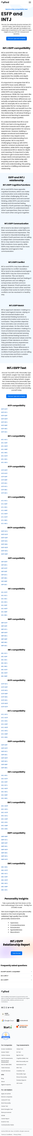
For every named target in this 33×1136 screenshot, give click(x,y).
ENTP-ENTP (4, 547)
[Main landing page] (5, 2)
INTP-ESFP (4, 415)
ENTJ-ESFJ (4, 822)
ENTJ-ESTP (4, 812)
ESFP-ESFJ (4, 755)
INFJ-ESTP (4, 670)
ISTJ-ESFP (4, 504)
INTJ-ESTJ (4, 439)
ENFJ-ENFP (4, 887)
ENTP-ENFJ (4, 544)
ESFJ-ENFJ (4, 798)
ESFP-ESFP (4, 745)
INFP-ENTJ (4, 636)
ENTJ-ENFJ (4, 829)
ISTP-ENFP (4, 480)
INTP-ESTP (4, 409)
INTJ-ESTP (4, 456)
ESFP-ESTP (4, 748)
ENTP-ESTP (4, 534)
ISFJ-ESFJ (4, 599)
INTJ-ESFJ (4, 459)
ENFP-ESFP (4, 843)
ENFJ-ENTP (4, 880)
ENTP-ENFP (4, 554)
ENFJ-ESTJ (4, 873)
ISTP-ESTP (4, 473)
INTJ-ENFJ (4, 453)
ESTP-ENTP (4, 703)
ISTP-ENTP (4, 470)
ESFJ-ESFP (4, 782)
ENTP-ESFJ (4, 541)
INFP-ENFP (4, 639)
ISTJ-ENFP (4, 510)
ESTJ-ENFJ (4, 737)
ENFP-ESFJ (4, 846)
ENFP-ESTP (4, 859)
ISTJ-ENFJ (4, 520)
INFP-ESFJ (4, 646)
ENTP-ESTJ (4, 531)
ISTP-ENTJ (4, 493)
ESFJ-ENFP (4, 795)
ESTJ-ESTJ (4, 714)
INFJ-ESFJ (4, 660)
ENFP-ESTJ (4, 840)
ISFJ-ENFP (4, 612)
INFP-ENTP (4, 632)
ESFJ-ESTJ (4, 785)
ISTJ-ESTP (4, 517)
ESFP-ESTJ (4, 751)
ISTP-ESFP (4, 477)
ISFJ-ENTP (4, 608)
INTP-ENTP (4, 419)
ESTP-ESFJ (4, 700)
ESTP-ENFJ (4, 697)
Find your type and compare (16, 38)
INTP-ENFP (4, 425)
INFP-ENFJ (4, 642)
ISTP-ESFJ (4, 483)
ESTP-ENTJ (4, 690)
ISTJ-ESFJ (4, 507)
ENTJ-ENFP (4, 825)
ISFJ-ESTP (4, 592)
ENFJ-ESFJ (4, 890)
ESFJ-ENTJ (4, 792)
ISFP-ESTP (4, 568)
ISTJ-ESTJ (4, 501)
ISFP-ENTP (4, 562)
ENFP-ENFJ (4, 853)
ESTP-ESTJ (4, 684)
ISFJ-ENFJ (4, 615)
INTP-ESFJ (4, 432)
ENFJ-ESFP (4, 877)
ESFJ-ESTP (4, 779)
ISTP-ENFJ (4, 490)
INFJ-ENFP (4, 676)
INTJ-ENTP (4, 446)
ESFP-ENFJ (4, 768)
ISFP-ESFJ (4, 584)
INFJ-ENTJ (4, 663)
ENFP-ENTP (4, 849)
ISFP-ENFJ (4, 578)
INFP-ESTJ (4, 629)
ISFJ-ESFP (4, 605)
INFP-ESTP (4, 623)
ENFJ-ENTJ (4, 883)
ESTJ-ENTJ (4, 731)
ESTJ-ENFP (4, 734)
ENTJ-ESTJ (4, 816)
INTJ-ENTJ (4, 462)
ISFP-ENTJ (4, 565)
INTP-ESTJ (4, 412)
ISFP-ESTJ (4, 575)
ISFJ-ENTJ (4, 602)
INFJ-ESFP (4, 656)
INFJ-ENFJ (4, 666)
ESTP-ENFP (4, 694)
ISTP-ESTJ (4, 486)
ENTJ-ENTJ (4, 809)
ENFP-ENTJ (4, 856)
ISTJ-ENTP (4, 514)
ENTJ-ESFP (4, 819)
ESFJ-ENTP (4, 788)
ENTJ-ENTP (4, 806)
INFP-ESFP (4, 626)
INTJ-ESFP (4, 443)
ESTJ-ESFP (4, 724)
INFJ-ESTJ (4, 653)
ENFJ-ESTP (4, 870)
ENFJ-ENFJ (4, 867)
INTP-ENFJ (4, 429)
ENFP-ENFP (4, 836)
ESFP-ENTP (4, 758)
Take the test (16, 953)
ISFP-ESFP (4, 571)
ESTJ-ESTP (4, 718)
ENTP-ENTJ (4, 551)
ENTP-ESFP (4, 538)
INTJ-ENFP (4, 449)
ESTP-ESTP (4, 707)
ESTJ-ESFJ (4, 721)
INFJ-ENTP (4, 673)
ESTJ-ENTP (4, 727)
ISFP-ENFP (4, 581)
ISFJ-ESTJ (4, 595)
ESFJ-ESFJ (4, 775)
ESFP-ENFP (4, 764)
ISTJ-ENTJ (4, 523)
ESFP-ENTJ (4, 761)
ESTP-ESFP (4, 687)
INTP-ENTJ (4, 422)
